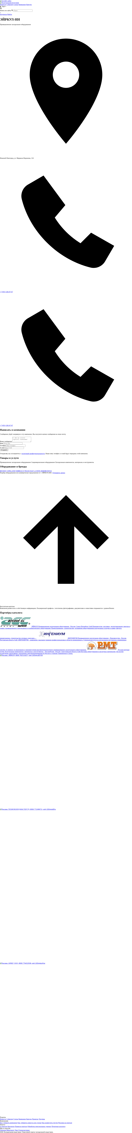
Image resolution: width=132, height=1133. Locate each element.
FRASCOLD (29, 471)
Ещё (3, 6)
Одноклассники (24, 1130)
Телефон (3, 445)
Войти (9, 14)
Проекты (35, 1119)
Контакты (11, 1126)
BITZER (3, 471)
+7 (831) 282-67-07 (6, 425)
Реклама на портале (65, 1123)
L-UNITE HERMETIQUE (43, 471)
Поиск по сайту (5, 10)
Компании (22, 4)
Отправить (4, 450)
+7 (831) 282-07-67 (6, 292)
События (9, 4)
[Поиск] (1, 8)
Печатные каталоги (58, 1126)
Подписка (3, 14)
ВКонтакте (10, 1130)
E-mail (2, 448)
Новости (3, 4)
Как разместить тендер (50, 1123)
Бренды (29, 4)
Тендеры (42, 1119)
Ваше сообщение (6, 441)
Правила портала (21, 1126)
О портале (3, 1126)
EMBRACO (20, 471)
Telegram (3, 1130)
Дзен (16, 1130)
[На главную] (9, 3)
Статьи (15, 4)
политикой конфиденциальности (33, 453)
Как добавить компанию (8, 1123)
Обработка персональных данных (39, 1126)
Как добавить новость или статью (29, 1123)
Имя (1, 443)
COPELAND (10, 471)
